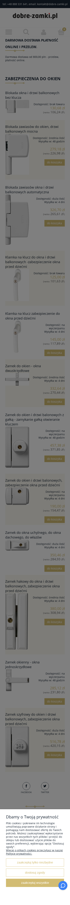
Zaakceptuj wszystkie (35, 882)
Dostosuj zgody (35, 872)
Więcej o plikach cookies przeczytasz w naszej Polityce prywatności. (34, 851)
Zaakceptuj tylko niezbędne (35, 862)
